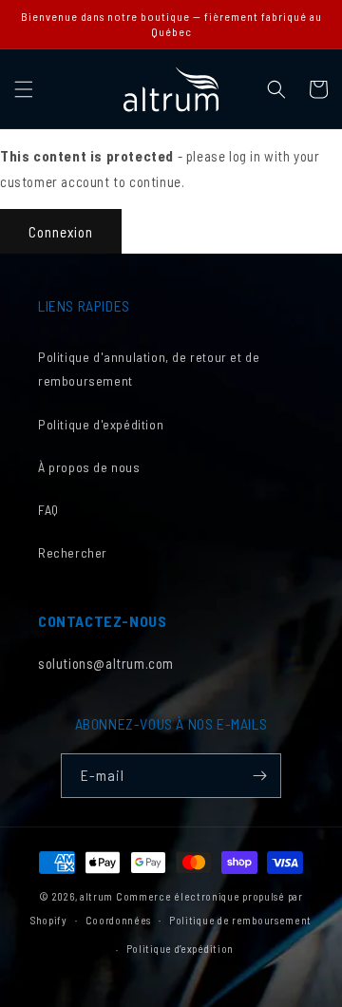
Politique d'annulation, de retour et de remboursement (148, 369)
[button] (24, 89)
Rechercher (72, 552)
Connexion (60, 231)
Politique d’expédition (180, 948)
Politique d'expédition (100, 424)
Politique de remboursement (240, 920)
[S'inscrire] (259, 775)
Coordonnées (119, 920)
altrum (96, 896)
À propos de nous (89, 467)
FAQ (48, 510)
